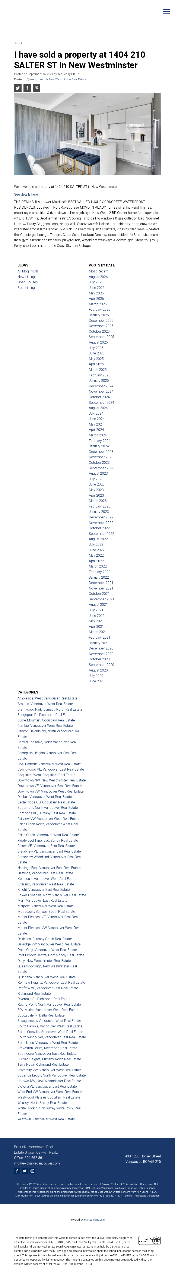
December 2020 (101, 648)
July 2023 (96, 479)
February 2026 (99, 309)
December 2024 (101, 386)
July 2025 (96, 348)
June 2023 (97, 484)
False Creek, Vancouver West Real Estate (48, 835)
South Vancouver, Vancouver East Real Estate (52, 1037)
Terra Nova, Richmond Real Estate (43, 1064)
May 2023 (96, 490)
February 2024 (99, 440)
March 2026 (98, 304)
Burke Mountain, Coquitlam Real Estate (46, 720)
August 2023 (98, 473)
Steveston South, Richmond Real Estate (47, 1048)
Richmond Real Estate (34, 993)
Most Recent (98, 271)
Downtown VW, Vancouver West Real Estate (51, 791)
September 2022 (101, 533)
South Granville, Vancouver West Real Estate (50, 1031)
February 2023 (99, 506)
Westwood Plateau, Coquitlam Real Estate (49, 1097)
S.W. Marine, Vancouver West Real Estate (48, 1009)
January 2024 (99, 446)
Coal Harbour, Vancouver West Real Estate (49, 764)
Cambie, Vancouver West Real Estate (45, 725)
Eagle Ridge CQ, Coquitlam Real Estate (46, 802)
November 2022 (101, 522)
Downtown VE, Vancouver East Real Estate (50, 785)
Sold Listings (27, 287)
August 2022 (98, 539)
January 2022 (99, 577)
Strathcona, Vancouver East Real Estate (47, 1053)
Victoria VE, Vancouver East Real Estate (47, 1086)
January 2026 (99, 315)
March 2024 (98, 435)
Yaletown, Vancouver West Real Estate (46, 1119)
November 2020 (101, 654)
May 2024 (96, 424)
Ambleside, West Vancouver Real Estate (47, 698)
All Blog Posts (28, 271)
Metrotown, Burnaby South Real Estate (46, 911)
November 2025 (101, 326)
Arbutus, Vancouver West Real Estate (45, 704)
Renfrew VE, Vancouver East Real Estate (48, 988)
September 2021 (101, 599)
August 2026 (98, 276)
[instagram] (32, 1171)
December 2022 (101, 517)
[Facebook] (17, 1171)
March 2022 (98, 566)
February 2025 (99, 375)
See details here (26, 194)
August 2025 (98, 342)
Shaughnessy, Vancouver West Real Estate (49, 1020)
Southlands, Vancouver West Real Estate (48, 1042)
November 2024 (101, 391)
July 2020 (96, 675)
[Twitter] (25, 1171)
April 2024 (96, 429)
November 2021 (101, 588)
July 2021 (96, 610)
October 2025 (99, 331)
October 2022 (99, 528)
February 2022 (99, 572)
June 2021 (97, 615)
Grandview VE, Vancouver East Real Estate (49, 851)
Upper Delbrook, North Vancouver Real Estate (52, 1075)
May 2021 (96, 621)
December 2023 (101, 451)
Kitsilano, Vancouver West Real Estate (46, 884)
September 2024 (101, 402)
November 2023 (101, 457)
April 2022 (96, 561)
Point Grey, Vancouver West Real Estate (47, 949)
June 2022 (97, 550)
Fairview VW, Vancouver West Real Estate (49, 818)
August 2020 (98, 670)
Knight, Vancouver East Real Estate (44, 889)
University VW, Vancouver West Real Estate (50, 1070)
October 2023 (99, 462)
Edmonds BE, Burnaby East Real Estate (47, 813)
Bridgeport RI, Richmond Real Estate (45, 714)
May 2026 (96, 293)
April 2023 (96, 495)
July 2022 (96, 544)
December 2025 (101, 320)
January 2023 (99, 511)
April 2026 (96, 298)
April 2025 (96, 364)
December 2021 (101, 582)
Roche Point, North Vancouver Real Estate (49, 1004)
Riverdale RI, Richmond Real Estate (44, 999)
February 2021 (99, 637)
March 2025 (98, 369)
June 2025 (97, 353)
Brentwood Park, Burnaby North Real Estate (50, 709)
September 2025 (101, 336)
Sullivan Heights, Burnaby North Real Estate (49, 1059)
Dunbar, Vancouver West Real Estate (45, 796)
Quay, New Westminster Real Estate (44, 960)
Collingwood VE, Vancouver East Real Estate (51, 769)
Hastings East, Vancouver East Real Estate (49, 867)
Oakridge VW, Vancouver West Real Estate (49, 944)
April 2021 (96, 626)
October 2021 (99, 593)
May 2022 (96, 555)
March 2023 (98, 500)
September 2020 (101, 664)
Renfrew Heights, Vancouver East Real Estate (51, 982)
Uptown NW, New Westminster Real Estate (49, 1081)
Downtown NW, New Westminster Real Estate (52, 780)
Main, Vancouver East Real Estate (42, 900)
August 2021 (98, 604)
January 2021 (99, 643)
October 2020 (99, 659)
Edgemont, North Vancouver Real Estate (48, 807)
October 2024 (99, 397)
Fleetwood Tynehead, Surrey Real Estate (48, 840)
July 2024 (96, 413)
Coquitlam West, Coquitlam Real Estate (46, 775)
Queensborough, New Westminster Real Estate (56, 79)
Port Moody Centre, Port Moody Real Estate (51, 955)
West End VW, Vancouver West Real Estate (50, 1091)
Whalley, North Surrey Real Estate (42, 1102)
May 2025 (96, 358)
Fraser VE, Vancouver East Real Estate (46, 845)
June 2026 (97, 287)
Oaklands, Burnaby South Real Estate (45, 939)
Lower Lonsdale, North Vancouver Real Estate (52, 895)
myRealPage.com (94, 1220)
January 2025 (99, 380)
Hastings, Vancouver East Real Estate (45, 873)
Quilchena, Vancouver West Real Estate (47, 977)
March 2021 (98, 632)
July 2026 (96, 282)
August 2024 (98, 408)
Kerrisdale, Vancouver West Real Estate (47, 878)
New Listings (27, 276)
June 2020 (97, 681)
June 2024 (97, 418)
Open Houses (28, 282)
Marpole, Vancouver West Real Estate (46, 906)
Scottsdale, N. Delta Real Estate (41, 1015)
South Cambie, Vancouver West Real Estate (50, 1026)
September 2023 (101, 468)
